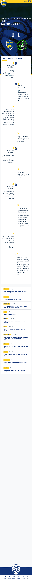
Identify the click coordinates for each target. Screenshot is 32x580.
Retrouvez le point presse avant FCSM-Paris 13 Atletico (15, 347)
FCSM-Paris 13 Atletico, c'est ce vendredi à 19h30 (14, 329)
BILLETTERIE (9, 578)
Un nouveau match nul (9, 314)
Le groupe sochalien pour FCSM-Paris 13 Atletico (14, 321)
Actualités (23, 578)
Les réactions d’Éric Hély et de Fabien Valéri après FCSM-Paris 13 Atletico (15, 307)
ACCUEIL (5, 578)
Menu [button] (27, 578)
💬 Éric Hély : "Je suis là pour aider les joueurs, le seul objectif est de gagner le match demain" (15, 338)
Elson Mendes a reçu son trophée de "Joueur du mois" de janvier (15, 292)
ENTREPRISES (18, 578)
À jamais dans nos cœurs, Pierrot (12, 299)
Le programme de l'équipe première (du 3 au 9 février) (15, 363)
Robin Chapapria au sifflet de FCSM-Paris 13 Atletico (15, 355)
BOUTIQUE (13, 578)
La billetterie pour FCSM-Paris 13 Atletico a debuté (14, 371)
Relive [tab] (4, 58)
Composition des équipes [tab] (15, 58)
